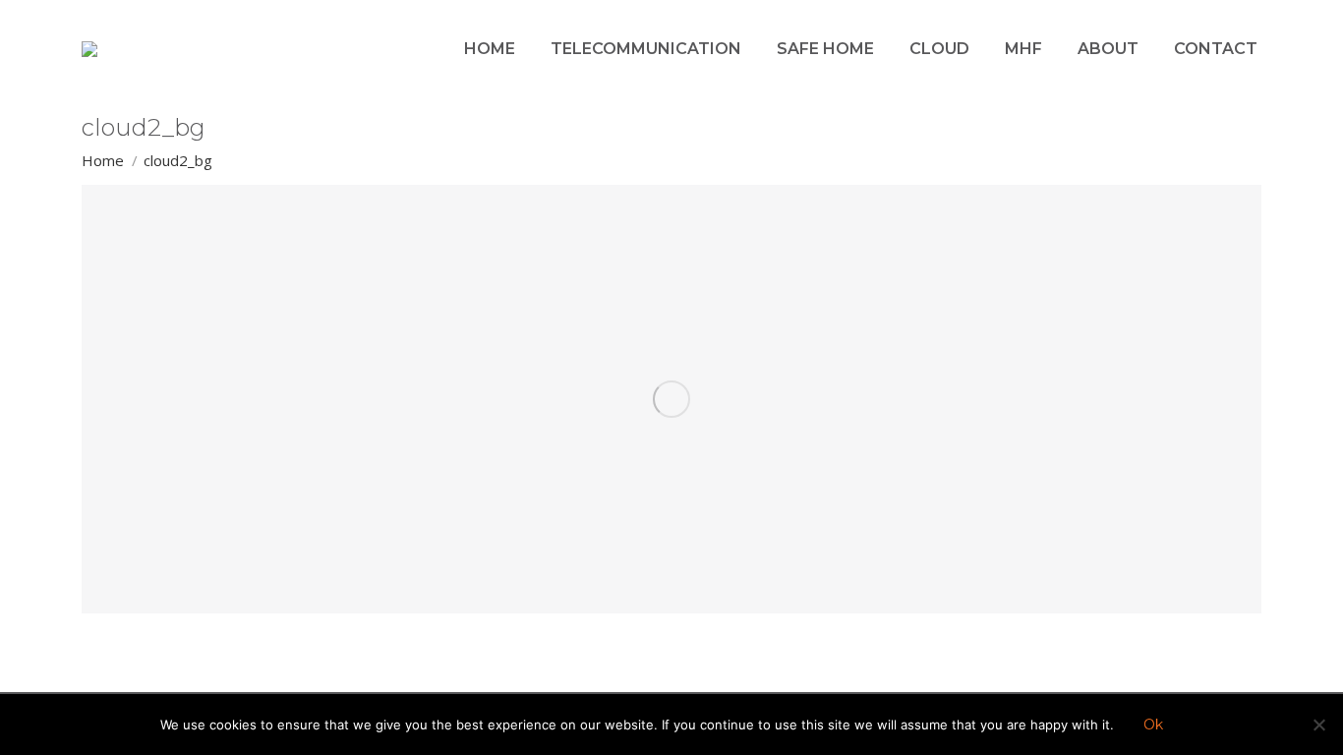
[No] (1318, 724)
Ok (1153, 724)
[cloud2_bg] (671, 399)
